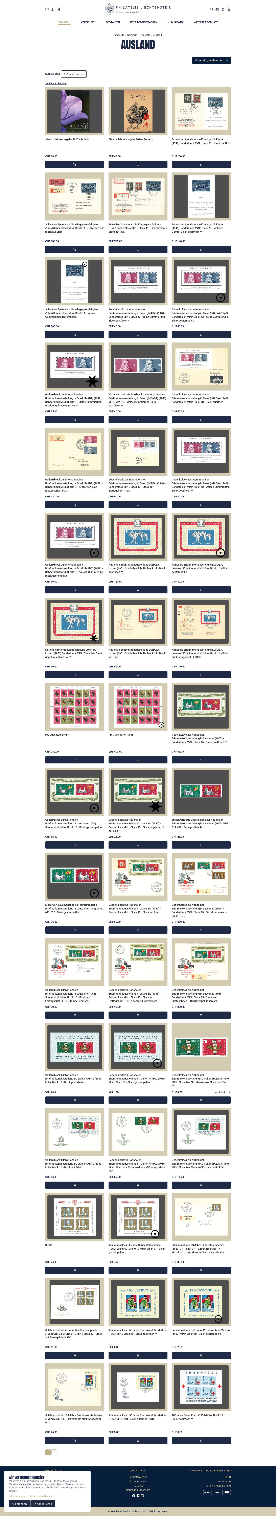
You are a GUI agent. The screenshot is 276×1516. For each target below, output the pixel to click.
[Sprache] (217, 9)
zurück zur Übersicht (56, 83)
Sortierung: (52, 74)
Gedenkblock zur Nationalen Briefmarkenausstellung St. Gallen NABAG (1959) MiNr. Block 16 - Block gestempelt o (137, 1078)
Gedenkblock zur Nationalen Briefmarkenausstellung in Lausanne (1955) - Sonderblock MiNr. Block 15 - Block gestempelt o (73, 823)
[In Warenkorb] (74, 164)
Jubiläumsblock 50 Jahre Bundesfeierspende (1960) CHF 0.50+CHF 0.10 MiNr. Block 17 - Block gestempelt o (137, 1248)
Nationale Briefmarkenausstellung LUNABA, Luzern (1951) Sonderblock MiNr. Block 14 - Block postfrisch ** (137, 568)
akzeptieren (44, 1503)
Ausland (138, 44)
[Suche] (211, 9)
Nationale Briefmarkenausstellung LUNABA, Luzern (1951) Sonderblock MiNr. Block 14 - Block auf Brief (137, 653)
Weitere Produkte (206, 22)
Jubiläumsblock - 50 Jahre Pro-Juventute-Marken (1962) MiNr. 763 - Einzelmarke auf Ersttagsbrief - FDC (74, 1419)
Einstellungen (18, 1496)
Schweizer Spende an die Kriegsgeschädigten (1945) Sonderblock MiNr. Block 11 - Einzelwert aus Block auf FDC (138, 228)
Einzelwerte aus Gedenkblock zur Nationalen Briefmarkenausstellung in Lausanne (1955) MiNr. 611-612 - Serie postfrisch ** (200, 823)
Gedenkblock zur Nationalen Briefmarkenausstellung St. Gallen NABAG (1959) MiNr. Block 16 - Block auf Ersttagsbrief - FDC (200, 1163)
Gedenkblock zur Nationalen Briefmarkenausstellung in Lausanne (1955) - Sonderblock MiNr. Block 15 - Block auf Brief (135, 908)
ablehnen (20, 1503)
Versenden (88, 22)
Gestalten (113, 22)
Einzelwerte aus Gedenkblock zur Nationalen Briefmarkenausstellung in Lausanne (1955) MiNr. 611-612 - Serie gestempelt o (74, 908)
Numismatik (176, 22)
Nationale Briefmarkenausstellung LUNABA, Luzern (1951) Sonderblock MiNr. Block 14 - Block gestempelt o (200, 568)
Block (48, 1245)
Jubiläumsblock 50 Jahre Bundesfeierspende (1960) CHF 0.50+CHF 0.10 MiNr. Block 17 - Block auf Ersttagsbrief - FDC (73, 1334)
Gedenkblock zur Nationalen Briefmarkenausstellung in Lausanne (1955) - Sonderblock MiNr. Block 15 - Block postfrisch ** (199, 738)
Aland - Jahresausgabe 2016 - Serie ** (131, 139)
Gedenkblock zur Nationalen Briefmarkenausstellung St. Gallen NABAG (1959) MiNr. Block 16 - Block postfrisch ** (73, 1078)
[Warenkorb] (229, 9)
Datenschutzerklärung (40, 1496)
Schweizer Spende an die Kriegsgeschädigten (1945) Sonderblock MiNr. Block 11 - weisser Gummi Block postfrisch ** (198, 228)
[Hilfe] (47, 9)
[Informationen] (52, 9)
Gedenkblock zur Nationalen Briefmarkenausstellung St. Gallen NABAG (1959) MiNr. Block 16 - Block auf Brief (73, 1163)
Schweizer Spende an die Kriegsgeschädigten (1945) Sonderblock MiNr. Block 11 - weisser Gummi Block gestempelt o (71, 313)
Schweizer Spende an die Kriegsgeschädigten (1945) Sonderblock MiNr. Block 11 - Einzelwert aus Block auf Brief (74, 228)
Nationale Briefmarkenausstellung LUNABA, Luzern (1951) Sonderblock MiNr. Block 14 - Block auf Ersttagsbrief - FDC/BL (200, 653)
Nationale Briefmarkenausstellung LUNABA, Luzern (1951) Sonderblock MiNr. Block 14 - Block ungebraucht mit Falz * (73, 653)
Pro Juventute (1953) (57, 734)
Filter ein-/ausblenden (209, 60)
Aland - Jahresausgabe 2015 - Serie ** (67, 139)
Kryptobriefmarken (143, 22)
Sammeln (64, 22)
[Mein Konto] (223, 10)
